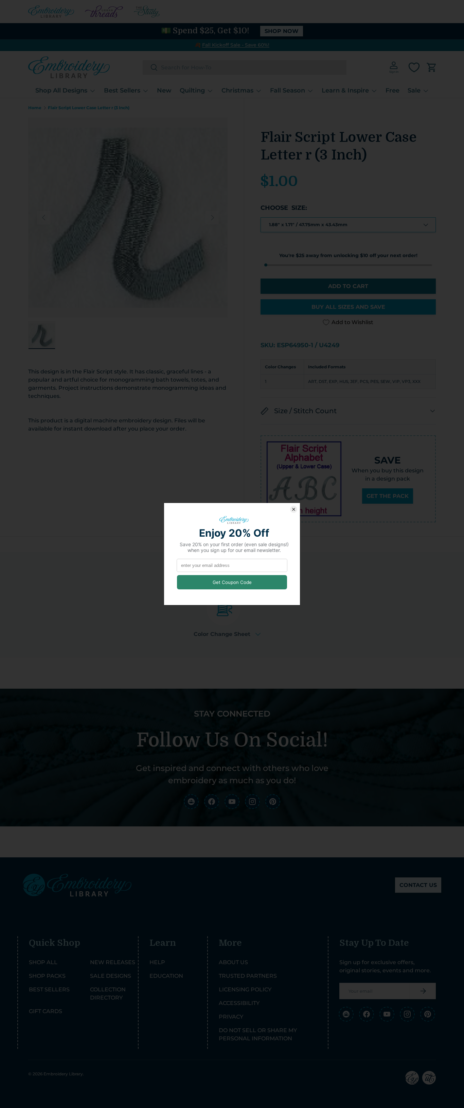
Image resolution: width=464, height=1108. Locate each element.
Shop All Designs (61, 90)
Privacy (231, 1016)
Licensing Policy (245, 989)
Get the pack (388, 496)
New (164, 90)
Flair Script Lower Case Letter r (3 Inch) (88, 108)
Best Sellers (122, 90)
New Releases (112, 962)
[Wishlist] (414, 67)
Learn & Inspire (345, 90)
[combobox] (244, 67)
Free (392, 90)
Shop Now (282, 31)
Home (34, 108)
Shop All (43, 962)
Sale (414, 90)
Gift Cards (45, 1011)
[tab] (227, 614)
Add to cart (348, 286)
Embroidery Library (63, 1073)
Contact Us (418, 885)
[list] (128, 217)
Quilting (192, 90)
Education (166, 976)
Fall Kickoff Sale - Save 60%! (235, 45)
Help (157, 962)
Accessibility (239, 1003)
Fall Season (287, 90)
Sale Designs (110, 976)
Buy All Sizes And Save (348, 307)
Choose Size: (284, 208)
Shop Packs (47, 976)
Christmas (237, 90)
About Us (233, 962)
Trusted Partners (248, 976)
